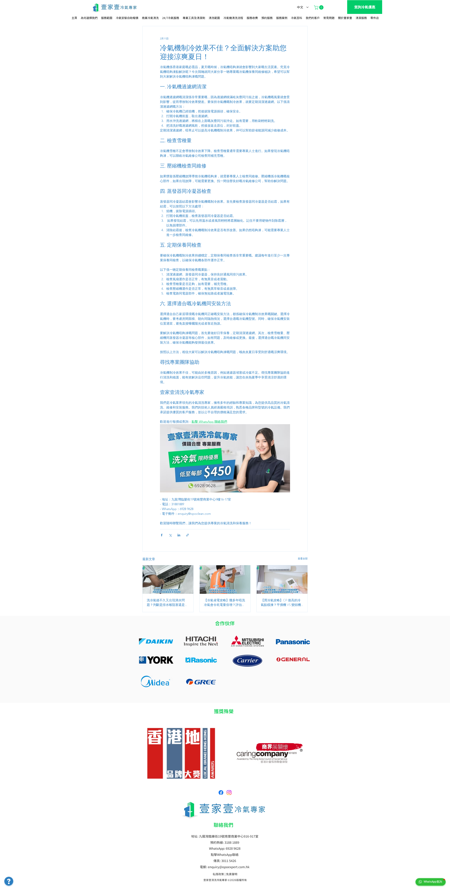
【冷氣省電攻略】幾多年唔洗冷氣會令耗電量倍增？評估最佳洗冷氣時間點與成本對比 (224, 602)
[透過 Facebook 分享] (161, 535)
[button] (319, 7)
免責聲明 (231, 874)
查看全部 (303, 558)
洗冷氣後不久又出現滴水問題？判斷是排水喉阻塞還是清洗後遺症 (167, 602)
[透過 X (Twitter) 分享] (170, 535)
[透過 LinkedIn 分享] (179, 535)
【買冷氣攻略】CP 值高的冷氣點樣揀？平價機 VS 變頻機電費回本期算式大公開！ (281, 602)
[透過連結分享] (187, 535)
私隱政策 (218, 874)
